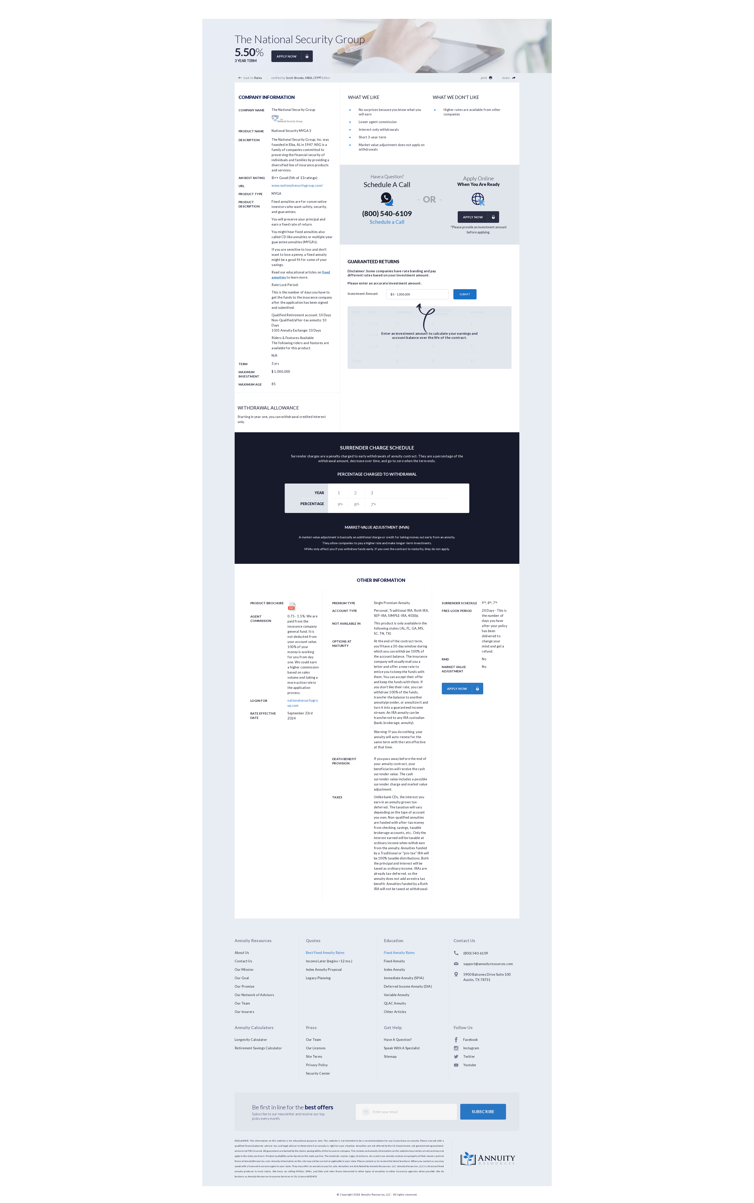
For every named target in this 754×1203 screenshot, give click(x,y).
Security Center (318, 1073)
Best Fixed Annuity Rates (325, 953)
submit (465, 294)
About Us (242, 953)
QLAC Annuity (395, 1003)
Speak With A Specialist (402, 1048)
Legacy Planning (318, 978)
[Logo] (488, 1154)
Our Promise (244, 986)
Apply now (287, 56)
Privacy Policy (317, 1065)
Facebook (470, 1040)
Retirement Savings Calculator (258, 1048)
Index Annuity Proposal (324, 969)
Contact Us (243, 961)
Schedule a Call (387, 222)
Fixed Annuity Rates (399, 953)
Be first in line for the (292, 1107)
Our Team (242, 1003)
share (506, 78)
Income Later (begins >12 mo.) (329, 961)
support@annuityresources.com (488, 964)
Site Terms (314, 1056)
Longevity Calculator (251, 1040)
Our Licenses (316, 1048)
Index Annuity (394, 969)
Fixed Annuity (394, 961)
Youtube (469, 1065)
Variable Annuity (397, 995)
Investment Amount (363, 294)
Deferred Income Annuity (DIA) (408, 986)
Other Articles (395, 1012)
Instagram (471, 1048)
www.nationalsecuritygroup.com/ (297, 185)
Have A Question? (398, 1040)
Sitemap (390, 1056)
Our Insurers (244, 1012)
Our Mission (244, 969)
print (484, 78)
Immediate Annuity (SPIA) (404, 978)
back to (252, 78)
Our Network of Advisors (254, 995)
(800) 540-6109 (387, 213)
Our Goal (242, 978)
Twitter (469, 1056)
